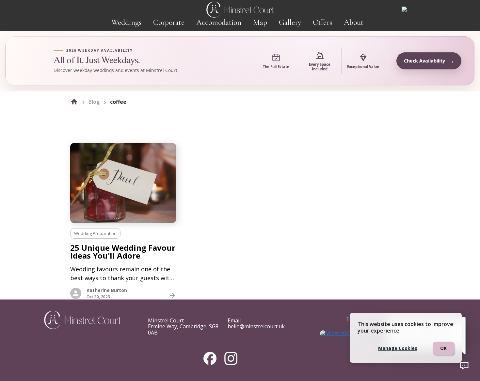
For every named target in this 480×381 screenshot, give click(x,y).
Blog (94, 101)
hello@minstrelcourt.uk (256, 326)
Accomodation (218, 22)
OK (443, 348)
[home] (74, 102)
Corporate (168, 22)
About (353, 22)
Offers (322, 22)
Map (260, 22)
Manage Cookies (397, 348)
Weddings (126, 22)
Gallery (290, 22)
